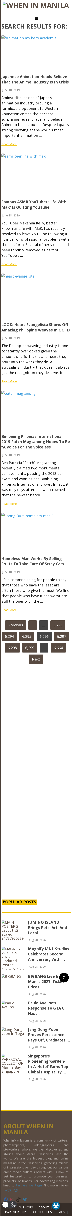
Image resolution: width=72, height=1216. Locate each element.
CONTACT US (42, 1212)
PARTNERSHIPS (16, 1212)
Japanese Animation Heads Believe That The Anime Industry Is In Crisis (35, 79)
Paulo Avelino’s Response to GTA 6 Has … (46, 1008)
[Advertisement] (36, 852)
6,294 (9, 636)
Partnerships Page (29, 1185)
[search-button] (64, 977)
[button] (9, 1204)
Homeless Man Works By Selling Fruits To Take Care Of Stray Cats (32, 561)
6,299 (29, 647)
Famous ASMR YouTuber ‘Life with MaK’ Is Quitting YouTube (33, 204)
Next (36, 659)
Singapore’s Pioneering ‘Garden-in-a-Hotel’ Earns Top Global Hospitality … (48, 1064)
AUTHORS (25, 1207)
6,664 (58, 647)
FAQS (61, 1212)
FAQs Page (11, 1190)
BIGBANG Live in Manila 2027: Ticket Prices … (46, 982)
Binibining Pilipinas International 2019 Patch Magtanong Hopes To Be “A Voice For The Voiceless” (35, 442)
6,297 (61, 636)
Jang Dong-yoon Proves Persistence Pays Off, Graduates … (49, 1035)
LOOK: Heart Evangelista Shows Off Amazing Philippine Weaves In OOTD (35, 327)
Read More (9, 144)
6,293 (57, 625)
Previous (15, 625)
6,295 (26, 636)
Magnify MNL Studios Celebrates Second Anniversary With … (48, 954)
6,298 (12, 647)
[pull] (36, 18)
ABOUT (44, 1207)
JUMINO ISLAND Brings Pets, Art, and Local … (47, 927)
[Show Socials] (56, 1206)
